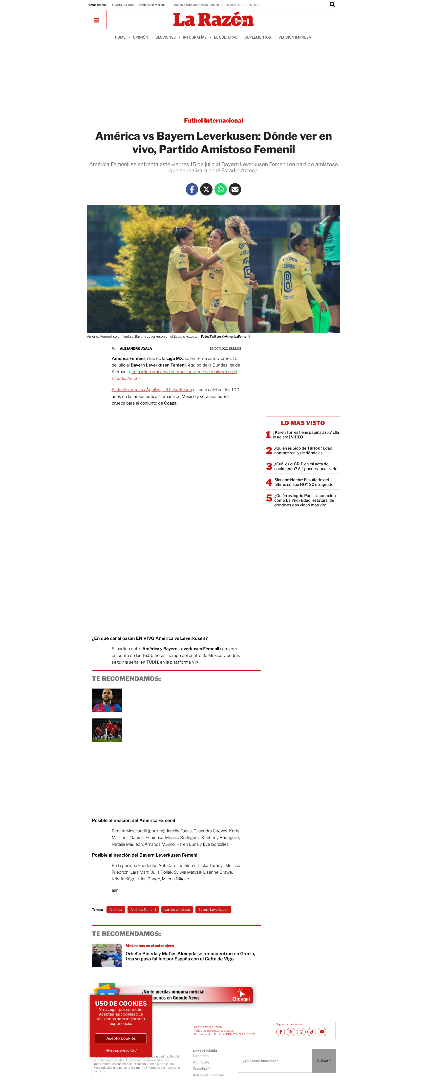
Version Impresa (294, 37)
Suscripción (202, 1068)
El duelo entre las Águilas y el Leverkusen (152, 389)
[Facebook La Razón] (192, 189)
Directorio (201, 1056)
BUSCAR (324, 1061)
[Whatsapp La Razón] (220, 189)
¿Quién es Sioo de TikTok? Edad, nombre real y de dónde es (303, 450)
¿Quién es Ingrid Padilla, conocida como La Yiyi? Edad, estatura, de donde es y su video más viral (305, 500)
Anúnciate (201, 1062)
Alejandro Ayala (136, 348)
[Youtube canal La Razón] (322, 1032)
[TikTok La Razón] (311, 1032)
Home (120, 37)
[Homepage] (213, 19)
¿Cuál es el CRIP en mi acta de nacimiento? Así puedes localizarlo (306, 466)
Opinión (140, 37)
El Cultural (225, 37)
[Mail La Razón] (235, 189)
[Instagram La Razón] (301, 1032)
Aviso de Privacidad (208, 1075)
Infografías (195, 37)
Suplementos (258, 37)
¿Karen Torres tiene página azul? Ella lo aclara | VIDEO (306, 434)
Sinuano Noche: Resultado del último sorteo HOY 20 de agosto (304, 482)
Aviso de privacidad (121, 1050)
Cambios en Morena (152, 5)
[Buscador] (332, 5)
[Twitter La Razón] (206, 189)
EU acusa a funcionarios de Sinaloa (194, 5)
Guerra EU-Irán (123, 5)
